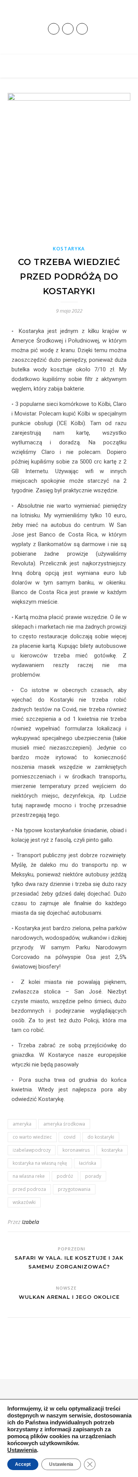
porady (93, 1176)
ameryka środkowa (64, 1124)
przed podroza (29, 1189)
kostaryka (112, 1150)
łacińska (87, 1163)
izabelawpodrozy (32, 1150)
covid (70, 1137)
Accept (23, 1464)
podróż (65, 1176)
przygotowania (74, 1189)
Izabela (30, 1221)
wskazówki (24, 1202)
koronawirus (76, 1150)
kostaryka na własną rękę (40, 1163)
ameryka (22, 1124)
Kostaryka (69, 248)
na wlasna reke (29, 1176)
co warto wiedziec (32, 1137)
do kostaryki (100, 1137)
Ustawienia (22, 1450)
